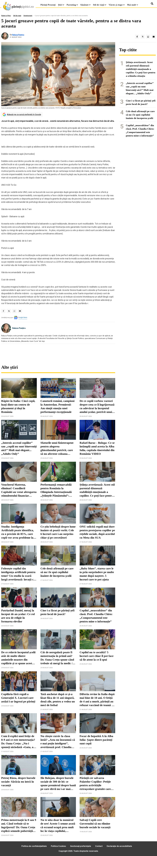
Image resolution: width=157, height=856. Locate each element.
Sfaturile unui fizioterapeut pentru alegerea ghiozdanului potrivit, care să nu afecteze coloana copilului (56, 448)
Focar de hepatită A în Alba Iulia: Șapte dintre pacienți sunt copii (96, 740)
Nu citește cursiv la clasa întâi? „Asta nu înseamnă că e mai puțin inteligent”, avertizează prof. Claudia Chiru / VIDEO (57, 742)
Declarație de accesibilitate (119, 846)
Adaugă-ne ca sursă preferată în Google (24, 114)
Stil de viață (98, 5)
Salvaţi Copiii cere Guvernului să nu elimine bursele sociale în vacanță (95, 823)
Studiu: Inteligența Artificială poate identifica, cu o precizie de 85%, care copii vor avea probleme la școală (17, 532)
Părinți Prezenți (48, 5)
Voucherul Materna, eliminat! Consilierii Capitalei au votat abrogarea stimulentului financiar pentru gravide (19, 490)
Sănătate (84, 5)
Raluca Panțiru (18, 35)
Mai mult (132, 5)
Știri (60, 5)
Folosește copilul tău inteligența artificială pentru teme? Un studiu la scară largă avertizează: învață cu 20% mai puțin (18, 574)
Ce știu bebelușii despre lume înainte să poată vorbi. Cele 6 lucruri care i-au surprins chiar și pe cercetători (58, 532)
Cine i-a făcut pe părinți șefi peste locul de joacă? (57, 612)
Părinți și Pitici (6, 16)
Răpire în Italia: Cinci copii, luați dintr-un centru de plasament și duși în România (18, 406)
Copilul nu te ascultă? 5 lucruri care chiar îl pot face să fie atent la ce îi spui (96, 656)
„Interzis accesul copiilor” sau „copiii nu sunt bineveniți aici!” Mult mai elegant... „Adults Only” (19, 448)
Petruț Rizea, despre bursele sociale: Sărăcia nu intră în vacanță (18, 781)
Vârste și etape (116, 5)
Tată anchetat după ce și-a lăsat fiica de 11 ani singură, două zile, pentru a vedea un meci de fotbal (57, 700)
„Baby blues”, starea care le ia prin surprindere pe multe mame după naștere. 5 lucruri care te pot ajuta (97, 574)
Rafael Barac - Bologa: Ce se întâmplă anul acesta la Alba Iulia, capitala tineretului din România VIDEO (97, 448)
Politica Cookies (58, 846)
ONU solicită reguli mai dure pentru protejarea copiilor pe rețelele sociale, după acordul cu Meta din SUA (97, 532)
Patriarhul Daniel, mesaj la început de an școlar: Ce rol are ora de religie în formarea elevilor (18, 616)
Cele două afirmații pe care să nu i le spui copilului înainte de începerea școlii (56, 572)
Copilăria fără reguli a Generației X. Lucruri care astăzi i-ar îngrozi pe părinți (18, 698)
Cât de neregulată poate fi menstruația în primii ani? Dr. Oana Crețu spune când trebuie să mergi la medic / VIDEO (57, 658)
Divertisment (28, 16)
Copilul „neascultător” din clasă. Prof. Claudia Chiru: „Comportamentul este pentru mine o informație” (96, 616)
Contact (99, 846)
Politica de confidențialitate (34, 846)
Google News (22, 317)
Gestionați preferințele (80, 846)
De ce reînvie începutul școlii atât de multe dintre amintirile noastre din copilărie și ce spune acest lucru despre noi (18, 658)
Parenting (71, 5)
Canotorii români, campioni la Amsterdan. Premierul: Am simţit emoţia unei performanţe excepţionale (57, 406)
